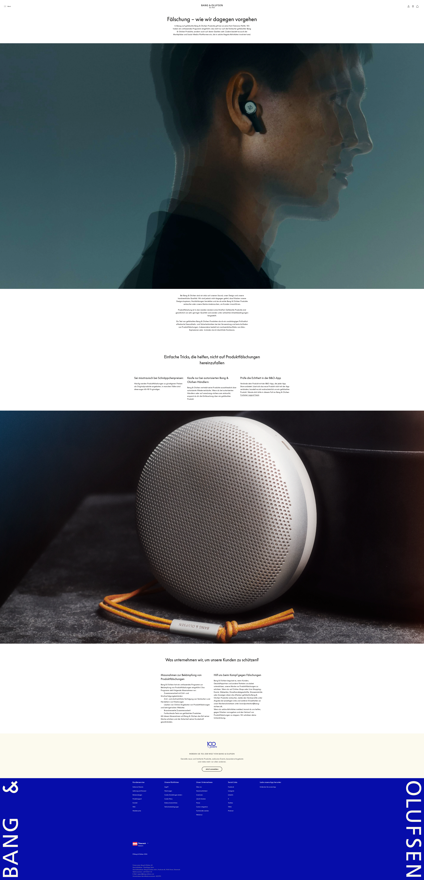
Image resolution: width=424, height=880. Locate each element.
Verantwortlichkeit (201, 791)
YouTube (230, 803)
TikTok (230, 807)
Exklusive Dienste (138, 787)
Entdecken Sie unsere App (268, 787)
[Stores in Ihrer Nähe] (413, 6)
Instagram (231, 791)
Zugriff (166, 787)
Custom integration (202, 807)
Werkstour (199, 815)
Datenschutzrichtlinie (170, 803)
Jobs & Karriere (201, 799)
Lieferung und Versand (139, 791)
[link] (408, 6)
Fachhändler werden (202, 811)
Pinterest (230, 811)
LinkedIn (230, 795)
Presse (198, 803)
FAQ (134, 807)
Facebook (231, 787)
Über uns (199, 787)
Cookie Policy (168, 799)
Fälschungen (168, 791)
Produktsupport (137, 799)
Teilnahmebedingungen (171, 807)
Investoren (199, 795)
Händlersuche (137, 811)
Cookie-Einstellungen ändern (173, 795)
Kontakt (135, 803)
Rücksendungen (137, 795)
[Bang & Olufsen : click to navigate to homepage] (212, 6)
